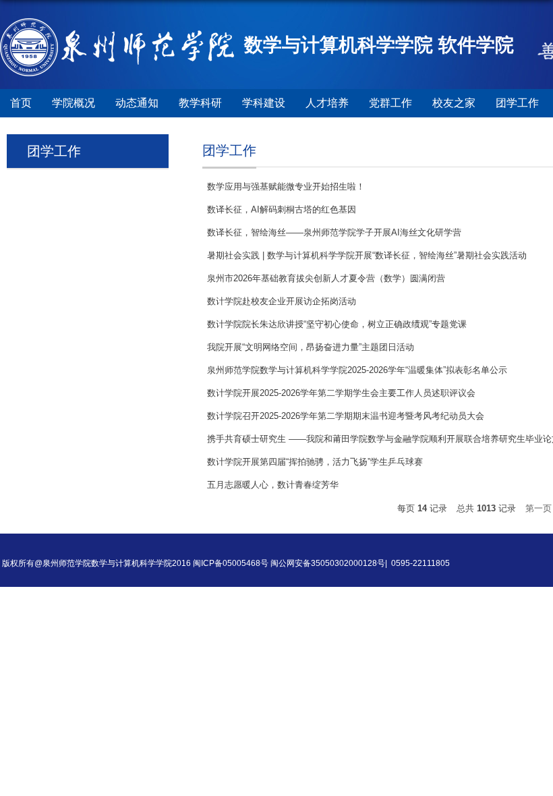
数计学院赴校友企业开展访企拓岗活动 (281, 301)
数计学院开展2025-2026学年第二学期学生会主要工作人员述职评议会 (341, 393)
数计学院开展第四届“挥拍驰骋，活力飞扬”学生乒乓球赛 (315, 462)
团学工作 (517, 103)
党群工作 (390, 103)
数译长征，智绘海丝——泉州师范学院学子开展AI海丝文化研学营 (334, 232)
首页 (21, 103)
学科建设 (263, 103)
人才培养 (327, 103)
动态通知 (136, 103)
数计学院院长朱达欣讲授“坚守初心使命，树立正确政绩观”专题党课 (337, 324)
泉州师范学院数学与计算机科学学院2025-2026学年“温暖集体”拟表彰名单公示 (357, 370)
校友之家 (453, 103)
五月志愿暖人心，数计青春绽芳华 (273, 485)
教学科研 (200, 103)
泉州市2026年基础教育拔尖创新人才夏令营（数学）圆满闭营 (326, 278)
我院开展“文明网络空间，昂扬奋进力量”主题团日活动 (310, 347)
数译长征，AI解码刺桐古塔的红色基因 (281, 209)
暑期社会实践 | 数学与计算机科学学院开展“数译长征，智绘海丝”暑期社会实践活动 (367, 255)
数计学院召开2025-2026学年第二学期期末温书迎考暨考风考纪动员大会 (345, 416)
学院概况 (73, 103)
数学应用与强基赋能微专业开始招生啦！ (286, 186)
